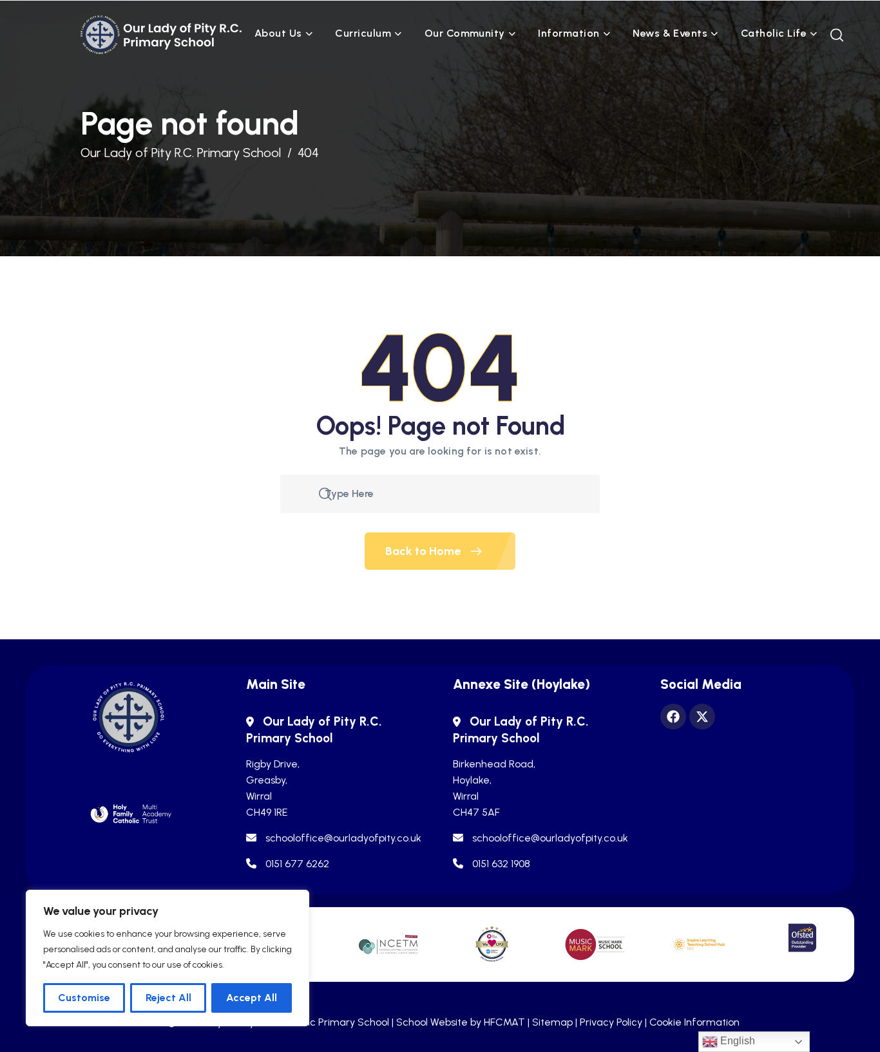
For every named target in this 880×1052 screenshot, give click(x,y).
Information (568, 33)
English (736, 1040)
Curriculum (363, 33)
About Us (278, 33)
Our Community (465, 33)
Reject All (168, 997)
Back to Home (424, 551)
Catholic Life (774, 33)
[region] (167, 958)
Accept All (251, 997)
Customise (84, 997)
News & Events (670, 33)
